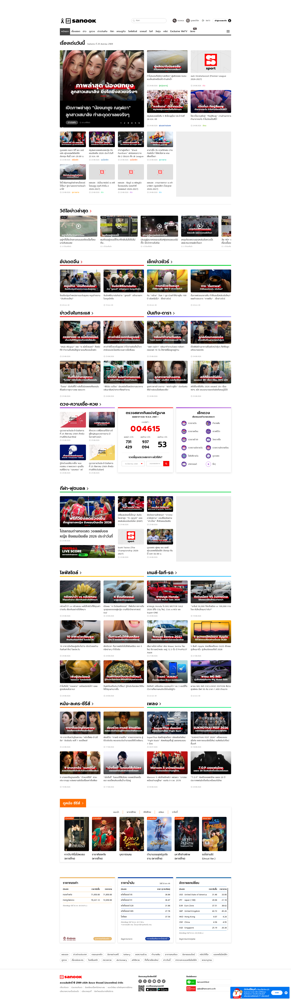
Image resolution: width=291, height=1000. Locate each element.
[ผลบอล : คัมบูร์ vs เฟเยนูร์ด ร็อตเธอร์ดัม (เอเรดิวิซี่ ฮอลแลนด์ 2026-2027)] (131, 172)
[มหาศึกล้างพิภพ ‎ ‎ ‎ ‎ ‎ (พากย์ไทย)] (187, 834)
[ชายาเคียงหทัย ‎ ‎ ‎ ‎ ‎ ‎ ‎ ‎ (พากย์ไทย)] (104, 834)
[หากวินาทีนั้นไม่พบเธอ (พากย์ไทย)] (76, 834)
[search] (166, 463)
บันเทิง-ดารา (159, 312)
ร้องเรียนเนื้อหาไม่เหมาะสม (95, 987)
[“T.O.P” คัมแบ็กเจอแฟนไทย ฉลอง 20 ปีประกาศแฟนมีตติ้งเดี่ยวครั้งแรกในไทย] (211, 762)
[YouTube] (154, 981)
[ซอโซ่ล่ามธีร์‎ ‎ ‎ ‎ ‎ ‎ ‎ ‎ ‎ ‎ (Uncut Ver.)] (214, 834)
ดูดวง (92, 31)
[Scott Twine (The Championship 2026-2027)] (131, 536)
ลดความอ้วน (141, 954)
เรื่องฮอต (75, 31)
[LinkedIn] (159, 981)
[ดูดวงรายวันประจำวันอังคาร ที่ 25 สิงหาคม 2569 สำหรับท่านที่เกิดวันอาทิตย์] (73, 420)
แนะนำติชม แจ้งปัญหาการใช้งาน (120, 987)
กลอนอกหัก (97, 954)
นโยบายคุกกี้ (87, 991)
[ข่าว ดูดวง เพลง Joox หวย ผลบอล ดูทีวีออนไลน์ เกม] (71, 977)
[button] (134, 20)
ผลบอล (65, 954)
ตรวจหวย (107, 960)
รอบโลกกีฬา (105, 160)
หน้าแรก (65, 31)
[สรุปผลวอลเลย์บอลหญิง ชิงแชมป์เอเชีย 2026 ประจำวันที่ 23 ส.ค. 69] (102, 139)
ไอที (151, 31)
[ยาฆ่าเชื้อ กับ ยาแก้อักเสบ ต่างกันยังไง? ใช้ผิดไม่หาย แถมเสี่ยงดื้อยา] (160, 139)
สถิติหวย (136, 960)
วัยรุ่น (158, 31)
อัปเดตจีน (69, 261)
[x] (145, 981)
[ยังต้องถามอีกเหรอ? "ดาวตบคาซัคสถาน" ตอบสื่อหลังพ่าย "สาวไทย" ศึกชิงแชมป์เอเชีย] (160, 504)
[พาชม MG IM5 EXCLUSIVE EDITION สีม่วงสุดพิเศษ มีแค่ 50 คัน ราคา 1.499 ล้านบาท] (211, 671)
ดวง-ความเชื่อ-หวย (79, 404)
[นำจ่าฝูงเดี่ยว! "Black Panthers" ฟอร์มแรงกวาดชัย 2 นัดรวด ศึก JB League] (131, 139)
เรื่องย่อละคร (77, 960)
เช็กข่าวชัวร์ (158, 261)
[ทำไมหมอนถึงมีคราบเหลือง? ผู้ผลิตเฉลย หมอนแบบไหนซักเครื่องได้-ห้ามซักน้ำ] (167, 61)
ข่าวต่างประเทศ (80, 954)
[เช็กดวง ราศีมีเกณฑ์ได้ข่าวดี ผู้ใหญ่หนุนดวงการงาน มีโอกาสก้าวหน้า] (102, 420)
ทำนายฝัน (156, 954)
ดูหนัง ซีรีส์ (71, 803)
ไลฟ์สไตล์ (132, 31)
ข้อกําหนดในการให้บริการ (103, 991)
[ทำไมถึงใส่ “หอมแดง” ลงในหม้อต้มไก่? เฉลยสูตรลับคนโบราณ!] (80, 671)
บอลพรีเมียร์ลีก (220, 954)
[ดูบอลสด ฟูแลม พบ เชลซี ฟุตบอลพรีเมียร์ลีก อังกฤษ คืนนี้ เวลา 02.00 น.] (160, 536)
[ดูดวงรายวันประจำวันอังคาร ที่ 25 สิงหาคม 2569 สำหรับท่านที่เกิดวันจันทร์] (102, 452)
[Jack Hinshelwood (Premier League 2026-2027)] (211, 61)
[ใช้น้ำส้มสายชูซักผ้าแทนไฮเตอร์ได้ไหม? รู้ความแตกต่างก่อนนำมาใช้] (73, 172)
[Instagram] (149, 981)
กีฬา (112, 31)
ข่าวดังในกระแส (75, 312)
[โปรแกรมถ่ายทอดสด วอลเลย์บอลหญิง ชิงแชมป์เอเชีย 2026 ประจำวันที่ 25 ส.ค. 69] (87, 511)
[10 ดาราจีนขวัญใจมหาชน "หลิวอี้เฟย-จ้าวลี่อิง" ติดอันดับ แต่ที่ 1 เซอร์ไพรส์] (80, 723)
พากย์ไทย (131, 812)
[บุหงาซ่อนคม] (131, 834)
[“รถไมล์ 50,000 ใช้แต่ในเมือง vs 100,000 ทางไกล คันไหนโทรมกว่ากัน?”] (211, 592)
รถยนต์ (143, 31)
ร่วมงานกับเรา (76, 987)
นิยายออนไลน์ (188, 954)
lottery (127, 954)
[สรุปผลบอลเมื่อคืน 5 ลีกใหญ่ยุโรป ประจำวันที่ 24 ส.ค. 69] (167, 101)
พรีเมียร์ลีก (75, 160)
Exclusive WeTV (178, 31)
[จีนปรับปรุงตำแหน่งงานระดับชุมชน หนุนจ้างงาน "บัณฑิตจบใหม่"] (80, 281)
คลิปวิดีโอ (204, 954)
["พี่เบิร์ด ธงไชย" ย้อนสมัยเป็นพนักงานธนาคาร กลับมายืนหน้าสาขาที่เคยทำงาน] (124, 372)
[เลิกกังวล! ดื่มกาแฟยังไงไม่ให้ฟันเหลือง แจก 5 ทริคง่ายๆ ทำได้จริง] (124, 631)
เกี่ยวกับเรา (64, 987)
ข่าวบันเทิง (102, 31)
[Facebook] (140, 981)
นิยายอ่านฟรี (113, 954)
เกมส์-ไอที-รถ (160, 572)
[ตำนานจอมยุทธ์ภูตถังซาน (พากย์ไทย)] (159, 834)
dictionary (121, 960)
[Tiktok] (164, 981)
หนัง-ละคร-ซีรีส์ (75, 703)
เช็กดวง (203, 412)
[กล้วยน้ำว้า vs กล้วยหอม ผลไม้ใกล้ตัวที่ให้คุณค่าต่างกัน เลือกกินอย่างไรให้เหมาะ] (80, 592)
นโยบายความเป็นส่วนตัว (69, 991)
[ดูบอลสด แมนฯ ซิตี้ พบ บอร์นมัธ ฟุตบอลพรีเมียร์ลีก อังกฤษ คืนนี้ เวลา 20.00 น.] (73, 139)
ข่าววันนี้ (167, 960)
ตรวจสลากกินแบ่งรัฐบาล (145, 412)
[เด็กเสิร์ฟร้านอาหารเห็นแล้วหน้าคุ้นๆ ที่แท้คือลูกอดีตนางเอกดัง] (211, 332)
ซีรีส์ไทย (147, 812)
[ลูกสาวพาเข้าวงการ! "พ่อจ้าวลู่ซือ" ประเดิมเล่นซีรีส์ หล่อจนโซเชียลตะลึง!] (167, 372)
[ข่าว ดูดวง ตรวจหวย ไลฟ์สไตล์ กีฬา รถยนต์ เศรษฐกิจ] (78, 21)
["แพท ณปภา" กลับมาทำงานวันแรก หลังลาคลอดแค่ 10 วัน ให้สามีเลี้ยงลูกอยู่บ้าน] (167, 332)
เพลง (152, 703)
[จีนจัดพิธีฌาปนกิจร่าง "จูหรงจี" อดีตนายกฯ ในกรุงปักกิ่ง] (124, 281)
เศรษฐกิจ (121, 31)
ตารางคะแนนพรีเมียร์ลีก (186, 960)
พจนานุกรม (207, 960)
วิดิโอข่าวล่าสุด (74, 210)
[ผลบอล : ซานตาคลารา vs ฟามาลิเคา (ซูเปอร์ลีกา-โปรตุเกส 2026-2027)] (160, 172)
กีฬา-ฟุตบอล (72, 488)
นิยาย (192, 31)
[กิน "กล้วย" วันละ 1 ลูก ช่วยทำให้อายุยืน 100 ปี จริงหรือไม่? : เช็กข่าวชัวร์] (167, 281)
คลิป (165, 31)
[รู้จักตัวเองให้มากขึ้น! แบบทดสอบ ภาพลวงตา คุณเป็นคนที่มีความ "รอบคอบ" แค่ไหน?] (73, 452)
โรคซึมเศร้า (93, 960)
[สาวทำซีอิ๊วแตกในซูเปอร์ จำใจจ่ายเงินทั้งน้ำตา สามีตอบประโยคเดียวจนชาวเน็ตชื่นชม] (124, 332)
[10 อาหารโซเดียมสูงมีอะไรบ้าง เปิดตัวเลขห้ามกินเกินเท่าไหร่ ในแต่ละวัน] (80, 631)
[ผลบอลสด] (87, 551)
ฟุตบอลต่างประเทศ (165, 126)
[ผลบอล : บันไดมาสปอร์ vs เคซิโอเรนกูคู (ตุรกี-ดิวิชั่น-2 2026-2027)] (102, 172)
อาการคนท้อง (171, 954)
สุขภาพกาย (162, 160)
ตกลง (277, 992)
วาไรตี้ (175, 812)
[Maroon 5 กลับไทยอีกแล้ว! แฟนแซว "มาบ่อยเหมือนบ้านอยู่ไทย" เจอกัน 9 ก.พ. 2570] (167, 762)
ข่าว (84, 31)
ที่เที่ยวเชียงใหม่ (151, 960)
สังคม (204, 126)
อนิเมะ (161, 812)
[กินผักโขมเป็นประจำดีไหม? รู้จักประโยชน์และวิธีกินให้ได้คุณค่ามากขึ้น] (124, 671)
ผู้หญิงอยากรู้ (163, 86)
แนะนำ (116, 812)
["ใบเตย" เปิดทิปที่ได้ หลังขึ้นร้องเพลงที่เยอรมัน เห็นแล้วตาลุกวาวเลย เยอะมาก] (80, 372)
